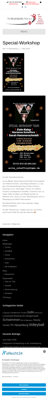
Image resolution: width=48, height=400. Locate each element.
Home (5, 240)
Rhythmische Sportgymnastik (26, 316)
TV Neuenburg (19, 325)
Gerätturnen (15, 313)
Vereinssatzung (11, 289)
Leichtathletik (8, 316)
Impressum (32, 2)
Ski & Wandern (11, 267)
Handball (8, 251)
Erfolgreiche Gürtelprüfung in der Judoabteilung (22, 343)
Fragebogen (6, 313)
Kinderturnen (38, 313)
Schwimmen (10, 259)
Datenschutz (13, 4)
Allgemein (16, 224)
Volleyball (36, 324)
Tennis (7, 255)
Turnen (8, 247)
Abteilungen (7, 244)
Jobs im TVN (10, 282)
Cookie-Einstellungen (31, 4)
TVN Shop (7, 297)
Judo (7, 263)
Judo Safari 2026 (9, 340)
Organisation (8, 278)
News (5, 271)
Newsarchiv (9, 274)
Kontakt (8, 286)
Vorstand (8, 293)
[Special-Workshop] (13, 72)
